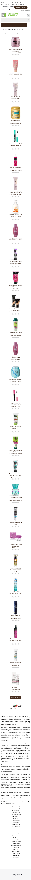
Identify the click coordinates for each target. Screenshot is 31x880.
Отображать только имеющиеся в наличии (14, 33)
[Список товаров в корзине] (28, 16)
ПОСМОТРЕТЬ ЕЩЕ (15, 697)
